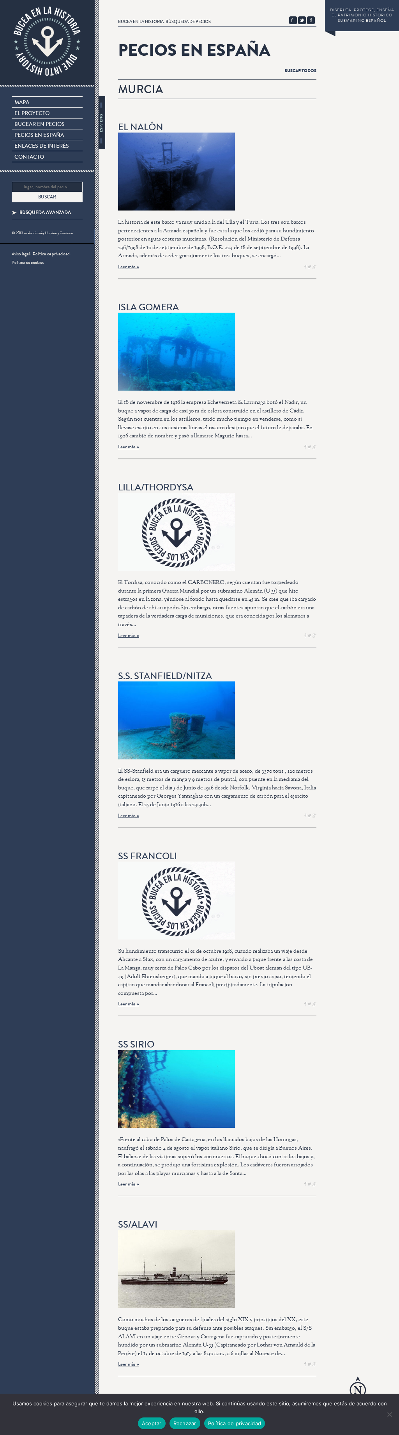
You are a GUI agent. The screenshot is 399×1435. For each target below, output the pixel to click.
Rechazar (184, 1423)
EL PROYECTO (31, 113)
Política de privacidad (51, 253)
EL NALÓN (140, 127)
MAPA (21, 102)
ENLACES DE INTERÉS (41, 146)
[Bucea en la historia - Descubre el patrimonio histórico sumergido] (47, 43)
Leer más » (128, 266)
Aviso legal (21, 253)
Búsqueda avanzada (45, 212)
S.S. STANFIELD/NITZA (165, 676)
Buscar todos (300, 71)
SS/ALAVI (137, 1225)
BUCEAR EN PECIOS (39, 124)
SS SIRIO (136, 1044)
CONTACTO (29, 157)
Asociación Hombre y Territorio (50, 233)
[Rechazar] (389, 1414)
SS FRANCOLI (147, 856)
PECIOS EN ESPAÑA (39, 135)
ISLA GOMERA (148, 307)
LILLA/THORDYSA (155, 487)
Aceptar (152, 1423)
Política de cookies (28, 262)
